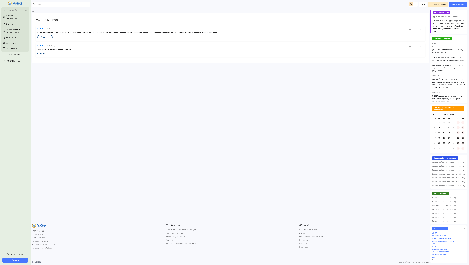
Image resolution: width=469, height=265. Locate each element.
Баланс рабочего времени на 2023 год (448, 174)
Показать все (437, 260)
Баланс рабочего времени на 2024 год (448, 170)
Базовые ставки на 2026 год (444, 197)
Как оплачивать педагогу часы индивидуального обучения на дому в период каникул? (448, 68)
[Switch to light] (411, 4)
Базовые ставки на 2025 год (444, 201)
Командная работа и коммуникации (180, 230)
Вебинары (303, 243)
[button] (464, 229)
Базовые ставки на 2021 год (444, 217)
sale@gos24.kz (38, 234)
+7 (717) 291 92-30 (39, 231)
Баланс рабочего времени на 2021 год (448, 182)
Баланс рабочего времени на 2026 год (448, 162)
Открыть (45, 37)
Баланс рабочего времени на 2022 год (448, 178)
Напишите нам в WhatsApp (43, 244)
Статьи (302, 233)
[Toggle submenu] (25, 10)
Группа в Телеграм (40, 241)
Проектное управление (175, 236)
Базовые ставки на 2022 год (444, 213)
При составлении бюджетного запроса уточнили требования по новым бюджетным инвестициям (448, 49)
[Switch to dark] (415, 4)
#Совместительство (440, 252)
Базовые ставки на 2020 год (444, 221)
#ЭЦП (434, 246)
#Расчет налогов (439, 254)
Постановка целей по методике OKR (180, 243)
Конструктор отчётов (174, 233)
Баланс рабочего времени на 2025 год (448, 166)
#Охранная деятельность (443, 241)
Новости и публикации (309, 230)
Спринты (169, 240)
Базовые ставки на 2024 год (444, 205)
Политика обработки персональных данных (413, 262)
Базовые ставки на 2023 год (444, 209)
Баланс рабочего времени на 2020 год (448, 185)
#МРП (434, 244)
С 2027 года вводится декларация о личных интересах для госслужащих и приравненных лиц (448, 98)
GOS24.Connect (13, 54)
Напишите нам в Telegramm (44, 248)
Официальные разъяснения (311, 236)
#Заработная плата (440, 249)
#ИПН (434, 257)
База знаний (304, 247)
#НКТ (434, 233)
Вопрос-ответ (305, 240)
